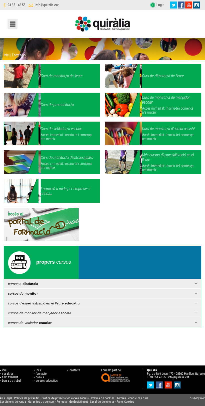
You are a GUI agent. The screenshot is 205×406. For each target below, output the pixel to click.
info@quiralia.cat (47, 5)
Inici (7, 55)
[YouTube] (188, 5)
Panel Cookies (125, 401)
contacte (75, 370)
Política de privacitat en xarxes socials (65, 398)
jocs (38, 370)
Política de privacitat (26, 398)
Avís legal (6, 398)
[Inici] (102, 25)
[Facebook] (181, 5)
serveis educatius (47, 380)
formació (41, 373)
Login (160, 5)
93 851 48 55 (17, 5)
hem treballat (10, 377)
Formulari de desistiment (72, 401)
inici (4, 370)
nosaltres (8, 373)
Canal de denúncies (102, 401)
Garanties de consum (41, 401)
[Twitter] (173, 5)
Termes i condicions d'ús (132, 398)
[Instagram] (196, 5)
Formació (19, 55)
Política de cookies (102, 398)
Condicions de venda (13, 401)
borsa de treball (12, 380)
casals (40, 377)
